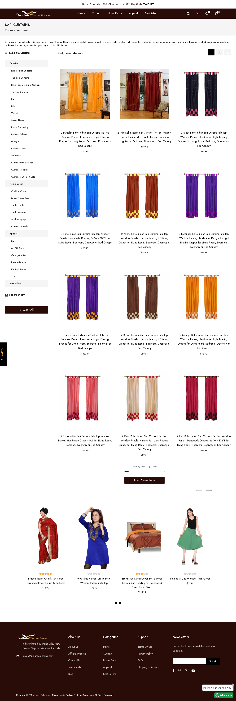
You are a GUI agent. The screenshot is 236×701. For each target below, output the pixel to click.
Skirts (14, 276)
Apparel (14, 233)
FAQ (140, 660)
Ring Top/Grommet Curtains (25, 84)
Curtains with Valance (22, 162)
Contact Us (74, 660)
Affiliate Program (77, 654)
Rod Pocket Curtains (21, 70)
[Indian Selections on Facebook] (173, 670)
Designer (15, 141)
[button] (45, 573)
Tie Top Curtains (19, 92)
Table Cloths (17, 205)
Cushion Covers (19, 191)
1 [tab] (116, 603)
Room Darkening (19, 127)
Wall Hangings (18, 219)
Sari (13, 99)
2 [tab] (120, 603)
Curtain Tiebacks (19, 169)
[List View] (227, 52)
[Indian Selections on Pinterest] (179, 670)
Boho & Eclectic (19, 134)
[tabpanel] (46, 549)
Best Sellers (151, 13)
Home (81, 13)
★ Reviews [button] (2, 354)
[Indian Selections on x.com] (186, 670)
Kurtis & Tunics (18, 269)
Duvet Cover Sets (20, 198)
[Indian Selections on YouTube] (193, 670)
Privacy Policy (145, 654)
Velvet (14, 113)
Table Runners (18, 212)
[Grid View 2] (219, 52)
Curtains (14, 63)
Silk (13, 106)
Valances (16, 155)
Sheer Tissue (17, 120)
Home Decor (16, 183)
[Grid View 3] (211, 52)
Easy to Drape (18, 262)
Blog (70, 674)
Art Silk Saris (17, 248)
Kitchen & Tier (18, 148)
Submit (212, 661)
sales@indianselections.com (38, 656)
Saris (13, 241)
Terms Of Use (145, 647)
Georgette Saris (19, 255)
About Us (73, 647)
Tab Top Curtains (20, 77)
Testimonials (74, 667)
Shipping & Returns (148, 667)
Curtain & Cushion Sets (23, 176)
